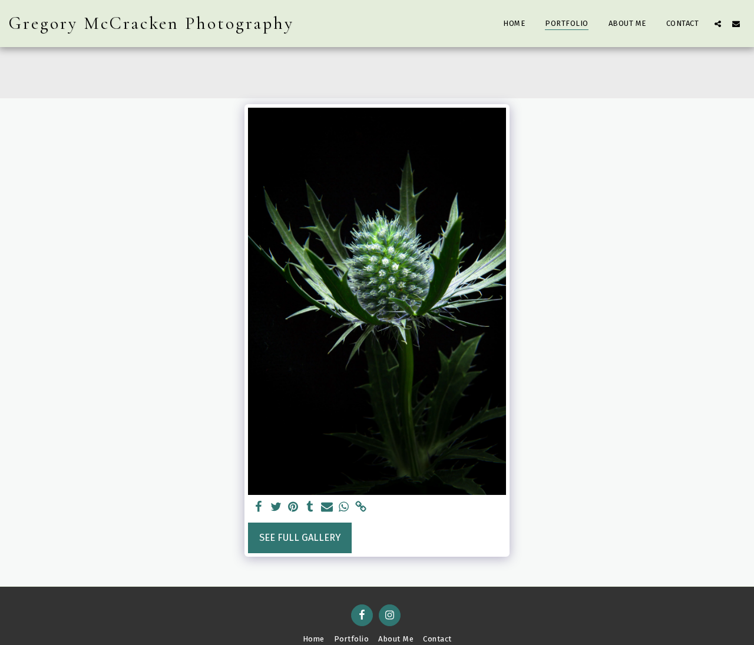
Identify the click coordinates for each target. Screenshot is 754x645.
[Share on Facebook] (259, 507)
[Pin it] (293, 507)
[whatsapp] (344, 507)
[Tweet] (276, 507)
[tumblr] (310, 507)
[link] (361, 507)
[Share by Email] (327, 507)
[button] (717, 23)
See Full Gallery (299, 537)
